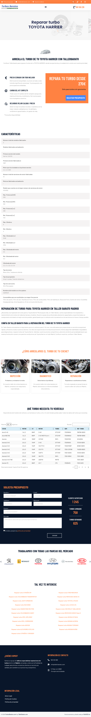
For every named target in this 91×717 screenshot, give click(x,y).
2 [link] (79, 467)
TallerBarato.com (23, 714)
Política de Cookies (11, 699)
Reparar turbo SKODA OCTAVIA (68, 617)
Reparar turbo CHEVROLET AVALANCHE (68, 609)
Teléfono (6, 500)
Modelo (6, 508)
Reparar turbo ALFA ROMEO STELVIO (22, 629)
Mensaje (6, 516)
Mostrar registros (9, 424)
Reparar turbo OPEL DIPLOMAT (22, 617)
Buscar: (69, 424)
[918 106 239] (74, 7)
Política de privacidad (11, 702)
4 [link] (85, 467)
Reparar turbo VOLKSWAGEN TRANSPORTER (23, 597)
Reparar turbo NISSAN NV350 (68, 629)
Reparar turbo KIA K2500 (22, 605)
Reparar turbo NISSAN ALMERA (68, 621)
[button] (73, 1)
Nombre (6, 492)
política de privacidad (23, 531)
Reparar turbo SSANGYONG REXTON (23, 609)
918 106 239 (80, 7)
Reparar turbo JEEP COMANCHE (23, 601)
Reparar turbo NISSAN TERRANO (68, 625)
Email (35, 492)
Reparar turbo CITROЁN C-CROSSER (23, 633)
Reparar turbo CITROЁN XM (22, 592)
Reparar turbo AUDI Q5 (23, 625)
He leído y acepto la (17, 531)
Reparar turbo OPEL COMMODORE (22, 621)
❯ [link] (88, 467)
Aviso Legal (8, 696)
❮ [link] (73, 467)
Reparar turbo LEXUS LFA (68, 605)
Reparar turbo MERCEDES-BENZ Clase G (68, 613)
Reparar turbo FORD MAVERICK (68, 592)
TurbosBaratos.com (10, 714)
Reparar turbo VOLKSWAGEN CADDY (22, 613)
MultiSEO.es (87, 714)
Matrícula (36, 500)
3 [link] (82, 467)
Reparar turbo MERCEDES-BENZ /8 (68, 597)
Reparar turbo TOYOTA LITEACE (68, 601)
